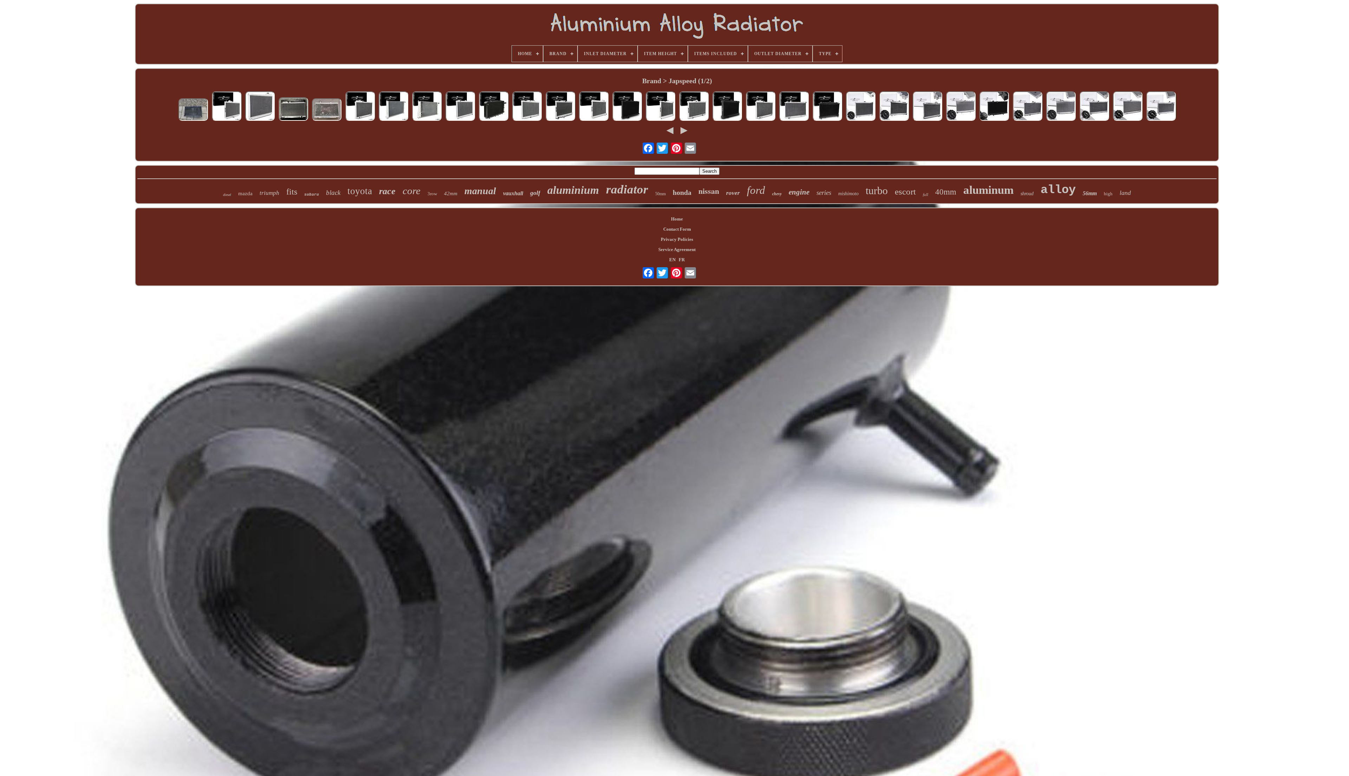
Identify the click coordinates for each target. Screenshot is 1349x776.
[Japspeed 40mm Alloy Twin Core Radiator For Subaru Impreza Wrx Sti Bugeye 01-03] (560, 107)
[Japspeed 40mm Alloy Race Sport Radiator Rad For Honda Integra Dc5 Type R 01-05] (527, 107)
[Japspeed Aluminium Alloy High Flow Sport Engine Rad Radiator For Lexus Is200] (1128, 107)
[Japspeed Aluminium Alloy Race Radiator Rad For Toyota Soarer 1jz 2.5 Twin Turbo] (1061, 107)
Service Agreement (677, 249)
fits (291, 191)
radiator (627, 189)
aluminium (573, 190)
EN (672, 259)
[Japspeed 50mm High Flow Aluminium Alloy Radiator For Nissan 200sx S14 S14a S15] (894, 107)
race (387, 191)
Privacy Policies (677, 239)
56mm (1090, 193)
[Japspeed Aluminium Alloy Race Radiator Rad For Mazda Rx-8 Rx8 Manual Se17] (927, 107)
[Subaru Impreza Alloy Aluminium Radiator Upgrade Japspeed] (193, 110)
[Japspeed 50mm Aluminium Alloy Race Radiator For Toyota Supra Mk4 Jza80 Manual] (360, 107)
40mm (945, 192)
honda (682, 192)
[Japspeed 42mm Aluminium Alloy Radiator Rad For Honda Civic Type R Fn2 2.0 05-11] (226, 107)
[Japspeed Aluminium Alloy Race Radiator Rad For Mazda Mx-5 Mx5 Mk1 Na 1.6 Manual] (1161, 107)
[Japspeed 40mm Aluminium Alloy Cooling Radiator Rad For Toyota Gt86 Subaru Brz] (427, 107)
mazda (245, 193)
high (1108, 193)
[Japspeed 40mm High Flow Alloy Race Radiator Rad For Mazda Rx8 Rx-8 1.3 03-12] (594, 107)
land (1125, 192)
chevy (777, 193)
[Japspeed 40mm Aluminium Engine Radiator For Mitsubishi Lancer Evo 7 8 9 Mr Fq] (1027, 107)
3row (432, 193)
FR (682, 259)
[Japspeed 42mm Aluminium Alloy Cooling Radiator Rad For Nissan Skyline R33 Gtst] (660, 107)
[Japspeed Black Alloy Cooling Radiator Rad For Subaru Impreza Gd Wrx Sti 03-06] (994, 107)
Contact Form (677, 229)
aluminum (988, 190)
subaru (311, 194)
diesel (227, 195)
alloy (1058, 190)
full (925, 194)
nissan (708, 191)
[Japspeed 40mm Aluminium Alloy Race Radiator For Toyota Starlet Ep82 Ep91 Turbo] (694, 107)
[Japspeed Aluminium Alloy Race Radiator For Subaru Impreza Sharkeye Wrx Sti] (1094, 107)
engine (799, 192)
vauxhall (513, 193)
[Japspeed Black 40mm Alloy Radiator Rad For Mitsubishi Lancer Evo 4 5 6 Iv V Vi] (627, 107)
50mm (660, 193)
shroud (1027, 193)
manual (480, 190)
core (412, 190)
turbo (877, 190)
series (823, 192)
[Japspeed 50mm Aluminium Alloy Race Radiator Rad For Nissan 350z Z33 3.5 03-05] (794, 107)
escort (905, 191)
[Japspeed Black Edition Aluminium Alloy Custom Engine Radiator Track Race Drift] (727, 107)
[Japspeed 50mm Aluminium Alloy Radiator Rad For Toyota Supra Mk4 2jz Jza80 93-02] (260, 107)
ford (756, 190)
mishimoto (848, 193)
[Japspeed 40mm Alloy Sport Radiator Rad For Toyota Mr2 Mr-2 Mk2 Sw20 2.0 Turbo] (493, 107)
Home (677, 219)
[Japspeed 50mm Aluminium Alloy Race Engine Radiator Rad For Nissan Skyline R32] (861, 107)
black (333, 192)
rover (733, 193)
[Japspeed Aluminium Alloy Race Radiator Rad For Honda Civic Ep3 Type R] (327, 110)
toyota (359, 191)
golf (535, 192)
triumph (269, 193)
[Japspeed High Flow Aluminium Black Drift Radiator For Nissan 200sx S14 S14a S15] (827, 107)
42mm (450, 193)
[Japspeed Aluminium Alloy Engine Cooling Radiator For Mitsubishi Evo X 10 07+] (393, 107)
